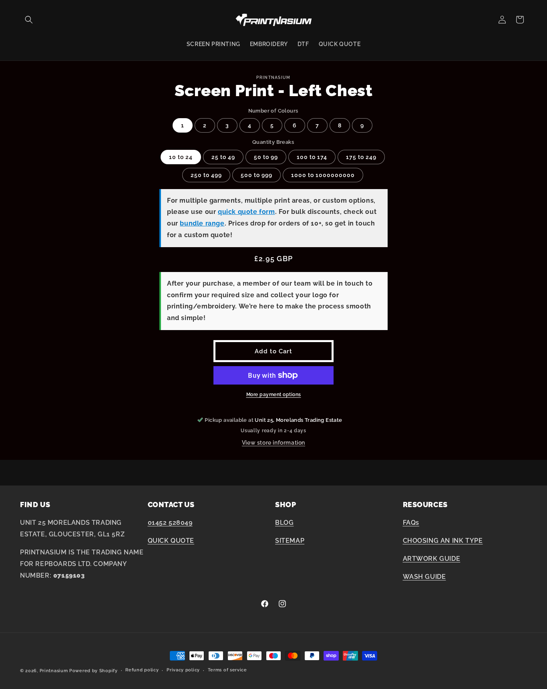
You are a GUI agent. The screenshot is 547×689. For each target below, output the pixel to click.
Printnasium (54, 670)
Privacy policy (183, 670)
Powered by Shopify (93, 670)
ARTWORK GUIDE (432, 558)
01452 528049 (170, 522)
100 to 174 (312, 157)
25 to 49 (223, 157)
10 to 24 (181, 157)
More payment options (273, 394)
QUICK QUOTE (171, 540)
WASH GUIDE (424, 576)
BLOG (284, 522)
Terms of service (227, 670)
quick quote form (246, 212)
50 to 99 (266, 157)
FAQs (411, 522)
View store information (273, 442)
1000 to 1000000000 (323, 175)
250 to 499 (206, 175)
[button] (29, 19)
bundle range (202, 223)
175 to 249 (361, 157)
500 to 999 (256, 175)
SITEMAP (289, 540)
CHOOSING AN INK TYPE (443, 540)
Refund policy (142, 670)
